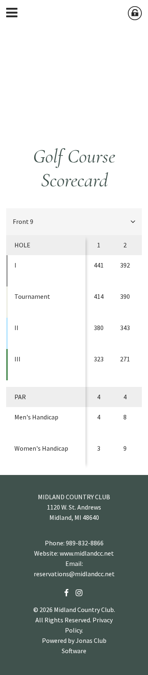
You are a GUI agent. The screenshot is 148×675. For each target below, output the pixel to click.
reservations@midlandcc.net (74, 574)
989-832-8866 (85, 543)
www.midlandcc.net (87, 553)
